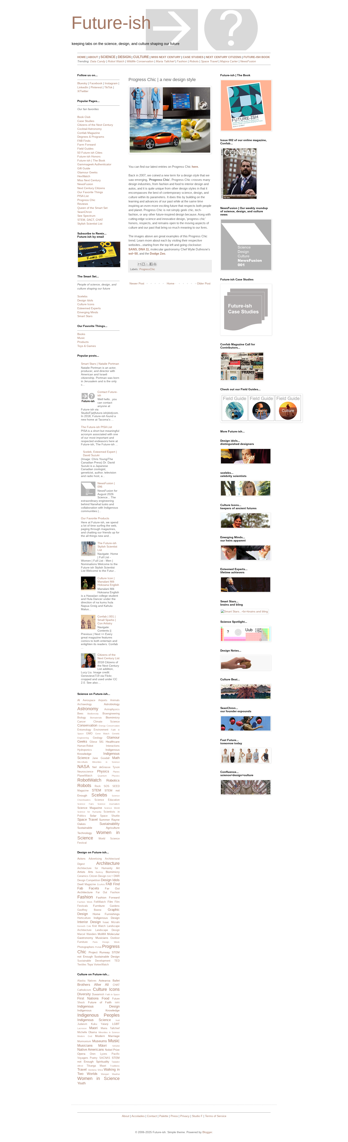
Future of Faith (100, 1002)
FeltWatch (100, 901)
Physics (103, 771)
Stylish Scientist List (89, 223)
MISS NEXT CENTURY (165, 57)
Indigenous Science (94, 1020)
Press (174, 1116)
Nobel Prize (112, 1049)
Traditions (115, 1066)
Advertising (95, 858)
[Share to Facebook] (151, 264)
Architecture (108, 863)
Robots (194, 61)
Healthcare (113, 741)
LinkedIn (82, 87)
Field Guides (85, 148)
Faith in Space (112, 994)
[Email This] (140, 264)
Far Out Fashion (108, 892)
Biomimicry (113, 717)
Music (81, 337)
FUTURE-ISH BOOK (256, 57)
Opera (81, 1053)
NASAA (116, 1046)
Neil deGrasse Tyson (106, 767)
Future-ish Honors (88, 156)
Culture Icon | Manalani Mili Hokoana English (108, 582)
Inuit (118, 1020)
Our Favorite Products (95, 518)
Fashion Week (84, 902)
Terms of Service (215, 1116)
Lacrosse (82, 1028)
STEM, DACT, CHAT (90, 219)
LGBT (116, 1023)
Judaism (82, 1024)
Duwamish (98, 994)
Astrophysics (112, 709)
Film (110, 901)
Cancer (81, 721)
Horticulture (84, 918)
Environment (101, 729)
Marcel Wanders (87, 934)
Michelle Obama (87, 1032)
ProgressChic (147, 269)
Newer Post (136, 283)
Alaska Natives (86, 980)
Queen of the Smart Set (92, 207)
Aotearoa (104, 980)
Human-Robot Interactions (98, 745)
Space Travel (209, 61)
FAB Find (113, 884)
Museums (99, 1041)
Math (116, 758)
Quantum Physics (109, 776)
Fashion (182, 61)
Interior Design (89, 922)
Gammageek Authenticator (94, 164)
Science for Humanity (89, 812)
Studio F (197, 1116)
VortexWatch (101, 964)
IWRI (117, 1002)
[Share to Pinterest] (155, 264)
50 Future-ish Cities (89, 152)
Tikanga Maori (96, 1065)
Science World (112, 808)
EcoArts (101, 884)
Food (105, 998)
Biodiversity (93, 713)
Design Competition (88, 880)
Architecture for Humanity (95, 868)
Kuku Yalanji (100, 1024)
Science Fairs (85, 804)
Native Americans (90, 1049)
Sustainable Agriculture (98, 827)
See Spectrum (86, 215)
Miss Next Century (89, 180)
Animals (115, 700)
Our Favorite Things (90, 192)
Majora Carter (229, 61)
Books (81, 334)
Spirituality (102, 1061)
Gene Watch (102, 733)
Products (83, 342)
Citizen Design (97, 876)
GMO (89, 733)
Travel (82, 1069)
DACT (110, 876)
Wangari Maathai (110, 1074)
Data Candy (97, 61)
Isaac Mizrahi (111, 922)
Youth (81, 1083)
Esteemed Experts (89, 308)
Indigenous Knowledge (98, 1010)
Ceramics (82, 876)
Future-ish (111, 23)
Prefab (98, 947)
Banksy (99, 872)
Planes (116, 771)
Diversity (84, 994)
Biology (81, 717)
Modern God (84, 1036)
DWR (117, 876)
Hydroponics (84, 749)
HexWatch (83, 176)
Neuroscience (85, 771)
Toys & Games (86, 346)
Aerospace (89, 700)
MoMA (102, 934)
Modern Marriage (107, 1036)
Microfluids (82, 762)
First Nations (88, 998)
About (125, 1116)
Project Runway (99, 952)
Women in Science (98, 1078)
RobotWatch (89, 780)
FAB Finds (83, 140)
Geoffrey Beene (89, 910)
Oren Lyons (98, 1053)
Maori (93, 1028)
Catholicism (84, 990)
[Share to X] (147, 264)
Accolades (138, 1116)
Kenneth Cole (84, 926)
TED (117, 960)
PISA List (83, 196)
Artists (81, 871)
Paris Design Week (106, 942)
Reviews (82, 203)
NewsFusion (248, 61)
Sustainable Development (93, 960)
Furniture (99, 905)
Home (170, 283)
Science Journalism (108, 804)
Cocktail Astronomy (89, 128)
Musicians (101, 937)
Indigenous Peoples (98, 1015)
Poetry (93, 1058)
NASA (83, 766)
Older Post (203, 283)
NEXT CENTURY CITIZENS (223, 57)
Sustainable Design (107, 956)
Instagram (111, 83)
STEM (96, 790)
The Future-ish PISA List (96, 427)
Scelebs (82, 296)
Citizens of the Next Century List (108, 656)
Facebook (96, 83)
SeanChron (84, 211)
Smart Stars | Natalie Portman (100, 363)
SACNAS (104, 1058)
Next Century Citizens (91, 188)
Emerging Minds (87, 312)
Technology (84, 833)
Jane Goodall (100, 758)
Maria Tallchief (165, 61)
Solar (93, 815)
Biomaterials (96, 717)
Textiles (81, 964)
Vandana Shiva (95, 1070)
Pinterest (96, 87)
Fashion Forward (108, 897)
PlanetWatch (84, 775)
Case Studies (85, 121)
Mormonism (84, 1041)
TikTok (108, 87)
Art (118, 868)
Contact (152, 1116)
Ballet (116, 980)
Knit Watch (99, 926)
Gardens (115, 906)
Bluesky (82, 83)
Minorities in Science (106, 762)
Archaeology (84, 704)
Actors (81, 858)
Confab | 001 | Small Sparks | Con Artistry (106, 620)
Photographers (85, 947)
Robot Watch (116, 61)
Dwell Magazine (86, 884)
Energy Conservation (109, 726)
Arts (90, 871)
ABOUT (93, 57)
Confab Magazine (88, 132)
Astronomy (87, 708)
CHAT (116, 985)
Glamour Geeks (87, 172)
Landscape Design (107, 930)
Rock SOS (102, 786)
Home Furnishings (106, 914)
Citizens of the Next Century (95, 124)
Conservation (87, 725)
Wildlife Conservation (140, 61)
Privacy (185, 1116)
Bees (80, 713)
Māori (102, 1045)
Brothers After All (93, 985)
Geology (98, 737)
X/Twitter (82, 91)
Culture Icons (85, 304)
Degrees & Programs (90, 136)
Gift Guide (83, 168)
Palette (163, 1116)
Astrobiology (112, 704)
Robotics (113, 780)
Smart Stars (84, 316)
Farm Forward (86, 144)
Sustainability (109, 824)
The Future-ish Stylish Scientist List (107, 546)
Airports (102, 700)
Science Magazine (89, 807)
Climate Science (106, 721)
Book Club (83, 117)
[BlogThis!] (143, 264)
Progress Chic (86, 200)
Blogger (207, 1132)
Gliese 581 (97, 741)
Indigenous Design (107, 917)
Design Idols (85, 300)
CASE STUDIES (193, 57)
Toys (90, 964)
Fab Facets (88, 888)
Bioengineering (111, 713)
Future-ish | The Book (91, 160)
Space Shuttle (110, 815)
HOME (81, 57)
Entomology (84, 729)
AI (78, 700)
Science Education (107, 799)
